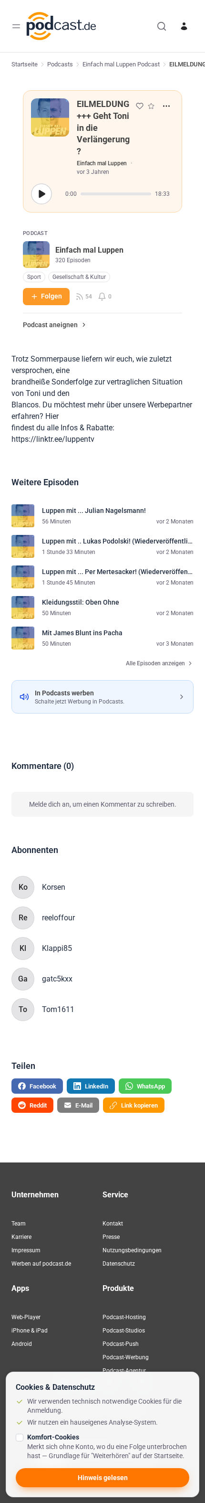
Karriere (21, 1237)
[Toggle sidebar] (16, 26)
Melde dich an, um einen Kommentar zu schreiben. (102, 804)
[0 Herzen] (140, 106)
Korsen (53, 887)
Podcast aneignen (50, 325)
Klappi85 (57, 948)
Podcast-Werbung (125, 1357)
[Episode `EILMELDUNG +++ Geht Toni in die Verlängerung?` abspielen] (41, 193)
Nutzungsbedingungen (132, 1250)
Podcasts (60, 64)
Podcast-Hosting (124, 1317)
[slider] (116, 193)
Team (18, 1223)
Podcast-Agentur (124, 1370)
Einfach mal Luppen (102, 163)
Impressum (26, 1250)
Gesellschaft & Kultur (79, 277)
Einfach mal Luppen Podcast (121, 64)
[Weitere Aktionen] (166, 106)
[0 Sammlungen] (151, 106)
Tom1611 (58, 1009)
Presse (111, 1237)
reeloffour (58, 917)
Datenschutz (118, 1263)
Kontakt (112, 1223)
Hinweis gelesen (103, 1478)
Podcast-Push (120, 1344)
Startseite (24, 64)
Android (21, 1344)
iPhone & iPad (29, 1330)
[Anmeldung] (184, 26)
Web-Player (26, 1317)
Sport (34, 277)
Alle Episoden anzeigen (155, 663)
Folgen (51, 296)
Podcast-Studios (123, 1330)
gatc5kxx (57, 978)
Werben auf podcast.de (41, 1263)
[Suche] (161, 26)
